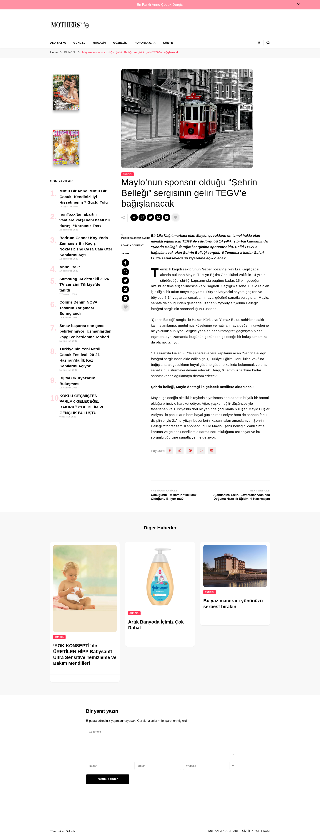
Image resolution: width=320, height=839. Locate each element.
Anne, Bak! (69, 267)
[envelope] (212, 450)
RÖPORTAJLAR (145, 42)
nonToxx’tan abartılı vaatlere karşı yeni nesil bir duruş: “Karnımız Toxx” (84, 220)
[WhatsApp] (180, 450)
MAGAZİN (99, 42)
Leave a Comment (133, 245)
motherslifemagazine (133, 238)
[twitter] (201, 450)
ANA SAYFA (58, 42)
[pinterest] (190, 450)
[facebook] (169, 450)
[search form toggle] (268, 42)
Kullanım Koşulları (223, 831)
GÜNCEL (79, 42)
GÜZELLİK (120, 42)
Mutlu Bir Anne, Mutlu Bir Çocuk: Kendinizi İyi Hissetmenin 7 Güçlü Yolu (83, 196)
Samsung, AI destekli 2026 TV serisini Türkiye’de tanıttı (84, 284)
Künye (168, 42)
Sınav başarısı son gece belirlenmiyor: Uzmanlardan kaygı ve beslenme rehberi (85, 331)
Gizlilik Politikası (256, 831)
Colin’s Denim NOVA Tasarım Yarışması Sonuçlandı (78, 308)
